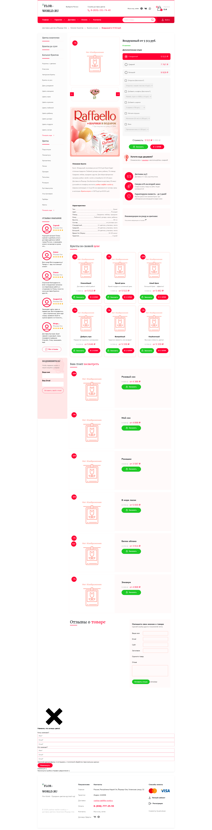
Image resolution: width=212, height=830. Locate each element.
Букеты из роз (92, 28)
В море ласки (129, 500)
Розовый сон (128, 376)
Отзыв (134, 662)
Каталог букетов (77, 28)
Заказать (80, 297)
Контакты (97, 20)
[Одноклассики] (98, 817)
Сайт (134, 645)
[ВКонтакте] (95, 817)
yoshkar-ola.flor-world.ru (57, 810)
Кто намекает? (43, 747)
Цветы (45, 141)
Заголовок (136, 651)
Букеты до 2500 (49, 46)
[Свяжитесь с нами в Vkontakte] (145, 8)
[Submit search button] (152, 19)
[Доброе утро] (86, 321)
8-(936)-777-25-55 (104, 806)
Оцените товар (138, 656)
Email (134, 639)
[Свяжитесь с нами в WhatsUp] (150, 8)
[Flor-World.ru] (51, 8)
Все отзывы (53, 349)
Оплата (84, 20)
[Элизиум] (92, 594)
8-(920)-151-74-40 (101, 10)
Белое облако (129, 541)
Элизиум (126, 582)
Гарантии (58, 20)
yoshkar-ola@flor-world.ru (103, 801)
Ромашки (126, 459)
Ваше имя (46, 372)
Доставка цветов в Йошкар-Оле (54, 28)
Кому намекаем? (43, 733)
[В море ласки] (92, 511)
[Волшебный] (120, 321)
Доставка (71, 20)
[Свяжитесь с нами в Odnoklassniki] (141, 8)
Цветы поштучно (50, 38)
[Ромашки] (92, 470)
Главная (45, 20)
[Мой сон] (92, 429)
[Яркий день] (120, 267)
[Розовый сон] (92, 388)
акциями (145, 160)
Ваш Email (46, 380)
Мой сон (126, 418)
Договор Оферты (84, 817)
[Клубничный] (154, 321)
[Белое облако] (92, 553)
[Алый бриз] (154, 267)
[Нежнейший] (86, 267)
